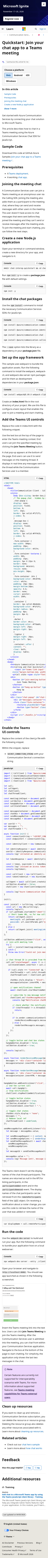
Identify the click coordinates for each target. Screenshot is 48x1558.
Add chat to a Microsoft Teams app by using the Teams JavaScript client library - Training (22, 1495)
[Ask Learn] (39, 35)
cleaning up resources (32, 1431)
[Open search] (36, 29)
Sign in (43, 29)
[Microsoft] (24, 29)
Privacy (18, 1546)
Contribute (7, 1546)
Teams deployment (18, 173)
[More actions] (43, 35)
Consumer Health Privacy (13, 1550)
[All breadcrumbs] (4, 35)
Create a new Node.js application (19, 104)
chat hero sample (31, 1444)
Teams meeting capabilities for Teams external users (20, 1394)
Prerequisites (10, 97)
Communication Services (20, 35)
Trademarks (7, 1554)
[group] (24, 268)
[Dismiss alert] (44, 4)
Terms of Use (35, 1550)
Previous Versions (25, 1543)
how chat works (34, 1448)
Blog (38, 1543)
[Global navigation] (2, 29)
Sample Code (10, 94)
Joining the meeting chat (15, 101)
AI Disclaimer (8, 1543)
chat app (22, 177)
